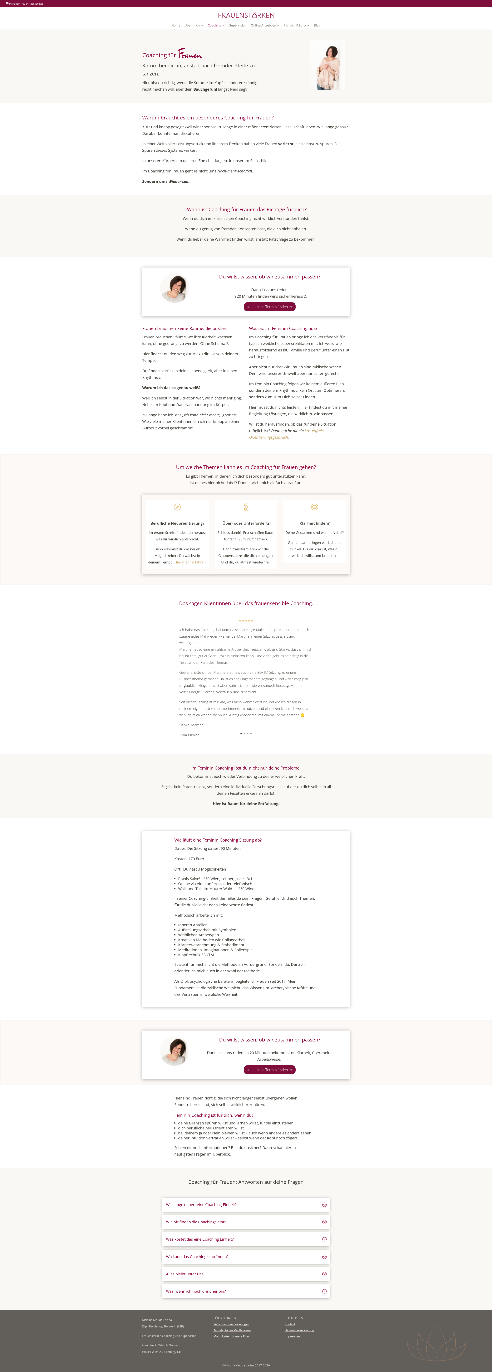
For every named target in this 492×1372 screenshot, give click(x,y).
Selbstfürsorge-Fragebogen (231, 1324)
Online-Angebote (263, 25)
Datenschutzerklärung (299, 1330)
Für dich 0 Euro (295, 25)
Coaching (214, 25)
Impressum (292, 1336)
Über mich (192, 25)
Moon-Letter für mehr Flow (231, 1336)
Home (175, 25)
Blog (317, 25)
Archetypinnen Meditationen (232, 1330)
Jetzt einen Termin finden (267, 306)
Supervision (238, 25)
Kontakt (290, 1324)
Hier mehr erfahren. (191, 562)
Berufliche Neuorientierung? (177, 523)
